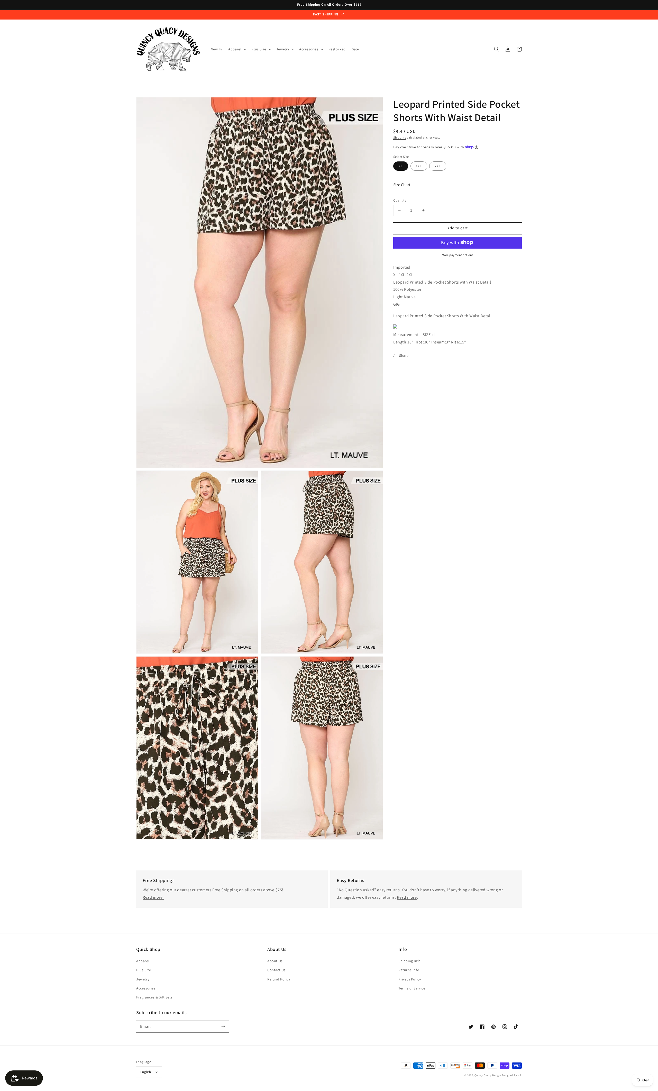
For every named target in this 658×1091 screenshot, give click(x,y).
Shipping (399, 137)
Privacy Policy (409, 979)
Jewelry (142, 979)
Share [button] (404, 355)
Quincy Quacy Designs (487, 1075)
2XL (438, 166)
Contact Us (276, 970)
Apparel (142, 961)
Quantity (399, 200)
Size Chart (401, 184)
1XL (419, 166)
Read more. (153, 897)
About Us (275, 961)
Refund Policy (278, 979)
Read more (407, 897)
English (145, 1072)
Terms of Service (411, 988)
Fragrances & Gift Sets (154, 997)
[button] (496, 49)
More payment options (457, 255)
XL (401, 166)
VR (519, 1075)
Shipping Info (409, 961)
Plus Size (143, 970)
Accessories (146, 988)
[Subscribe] (223, 1026)
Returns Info (408, 970)
